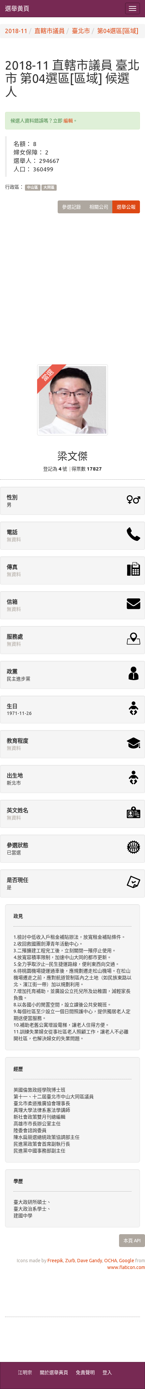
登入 (107, 1372)
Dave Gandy (89, 1260)
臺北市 (81, 30)
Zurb (70, 1260)
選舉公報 (126, 207)
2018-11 (16, 30)
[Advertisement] (72, 284)
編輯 (68, 120)
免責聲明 (85, 1372)
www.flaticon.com (126, 1267)
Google (126, 1260)
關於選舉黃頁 (54, 1372)
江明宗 (25, 1372)
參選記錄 (71, 207)
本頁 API (132, 1240)
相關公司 (98, 207)
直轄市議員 (49, 30)
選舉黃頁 (17, 8)
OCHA (110, 1260)
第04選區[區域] (117, 30)
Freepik (55, 1260)
